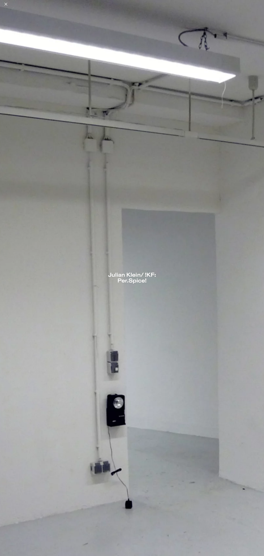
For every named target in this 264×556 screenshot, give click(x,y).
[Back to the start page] (5, 4)
